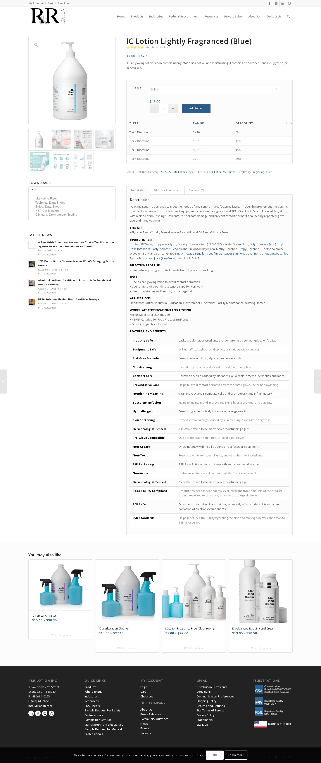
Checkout (64, 3)
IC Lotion (216, 171)
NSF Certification (47, 210)
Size (138, 87)
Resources (92, 701)
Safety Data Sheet (47, 206)
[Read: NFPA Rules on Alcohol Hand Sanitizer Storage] (32, 302)
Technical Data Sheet (50, 202)
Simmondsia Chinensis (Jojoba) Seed (257, 253)
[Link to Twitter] (276, 3)
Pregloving (244, 171)
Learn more (236, 755)
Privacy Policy (206, 715)
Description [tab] (138, 190)
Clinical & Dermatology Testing (56, 214)
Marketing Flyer (46, 198)
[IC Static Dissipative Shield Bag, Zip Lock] (317, 381)
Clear (289, 123)
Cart (50, 3)
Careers (145, 733)
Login (143, 687)
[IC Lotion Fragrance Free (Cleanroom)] (3, 381)
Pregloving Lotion (262, 171)
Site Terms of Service (210, 710)
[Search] (288, 16)
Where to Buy (93, 692)
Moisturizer (229, 171)
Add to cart (196, 108)
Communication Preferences (216, 696)
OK (215, 755)
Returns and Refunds (211, 706)
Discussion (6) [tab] (196, 190)
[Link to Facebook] (269, 3)
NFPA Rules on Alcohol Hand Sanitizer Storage (68, 299)
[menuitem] (37, 3)
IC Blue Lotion (202, 171)
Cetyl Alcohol (179, 249)
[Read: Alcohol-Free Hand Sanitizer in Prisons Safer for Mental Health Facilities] (32, 283)
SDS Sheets (92, 706)
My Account (35, 3)
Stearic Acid (240, 244)
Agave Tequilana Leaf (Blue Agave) (209, 253)
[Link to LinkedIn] (283, 3)
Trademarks (205, 720)
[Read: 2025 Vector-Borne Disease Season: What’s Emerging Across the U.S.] (32, 264)
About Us (146, 709)
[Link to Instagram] (289, 3)
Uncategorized (49, 254)
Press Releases (150, 714)
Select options (62, 635)
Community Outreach (154, 719)
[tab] (72, 189)
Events (144, 728)
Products (90, 687)
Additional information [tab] (167, 190)
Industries (91, 696)
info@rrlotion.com (40, 706)
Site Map (202, 725)
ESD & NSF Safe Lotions (173, 171)
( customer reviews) (158, 47)
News (144, 724)
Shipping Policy (206, 701)
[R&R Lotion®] (47, 16)
